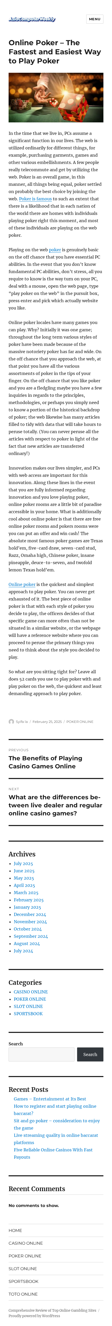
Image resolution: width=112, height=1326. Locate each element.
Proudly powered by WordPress (34, 1316)
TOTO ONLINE (23, 1294)
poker (55, 249)
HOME (15, 1230)
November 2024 (30, 921)
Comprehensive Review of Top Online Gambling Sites (52, 1310)
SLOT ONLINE (28, 1006)
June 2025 (24, 870)
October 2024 (28, 929)
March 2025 (26, 892)
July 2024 (23, 950)
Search (16, 1043)
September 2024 (31, 936)
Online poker (22, 584)
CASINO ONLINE (31, 991)
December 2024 (30, 914)
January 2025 (27, 907)
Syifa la (22, 722)
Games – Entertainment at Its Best (50, 1098)
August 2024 (27, 943)
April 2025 (24, 885)
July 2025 (23, 863)
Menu (95, 19)
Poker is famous (35, 198)
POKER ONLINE (80, 722)
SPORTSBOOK (28, 1013)
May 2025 (24, 878)
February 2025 (29, 899)
